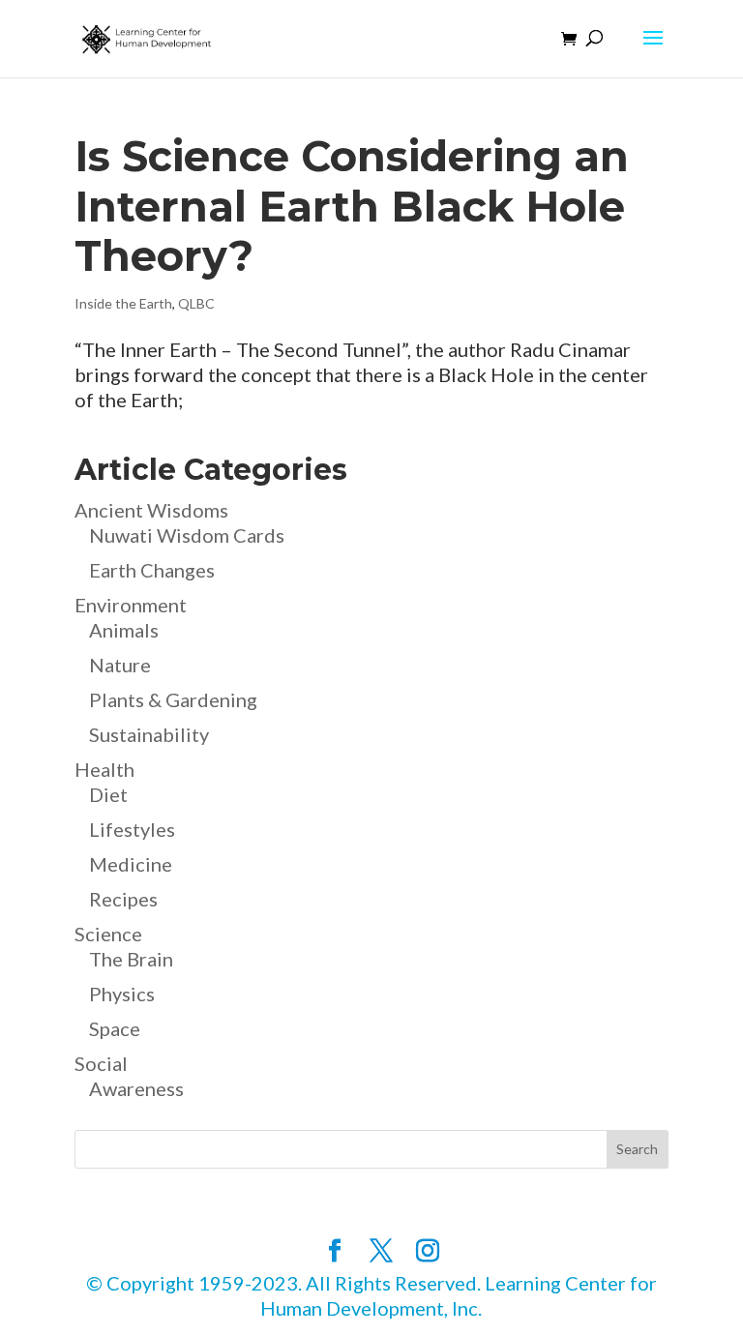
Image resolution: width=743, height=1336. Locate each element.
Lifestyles (132, 829)
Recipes (123, 898)
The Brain (131, 958)
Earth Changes (152, 569)
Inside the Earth (123, 303)
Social (101, 1063)
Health (104, 769)
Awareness (136, 1088)
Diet (108, 794)
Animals (124, 629)
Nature (120, 664)
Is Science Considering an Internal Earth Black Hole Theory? (351, 206)
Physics (122, 993)
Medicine (130, 864)
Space (114, 1028)
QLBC (196, 303)
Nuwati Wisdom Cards (186, 535)
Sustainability (149, 734)
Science (108, 933)
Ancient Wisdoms (151, 509)
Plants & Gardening (173, 699)
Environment (130, 604)
